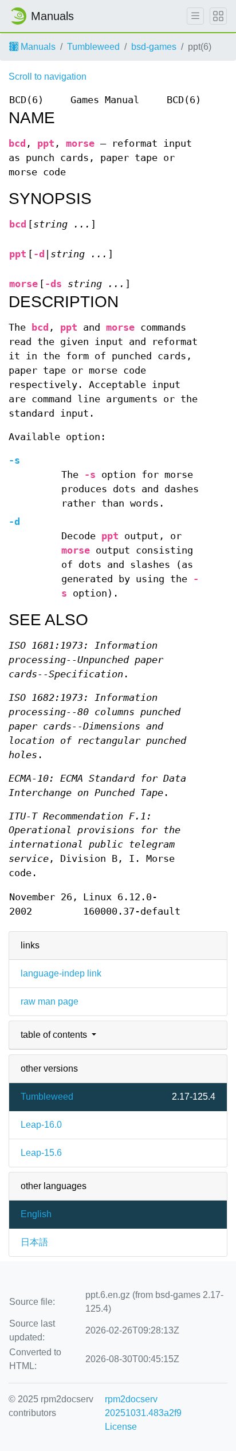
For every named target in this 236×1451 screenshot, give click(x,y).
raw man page (49, 1001)
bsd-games (153, 47)
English (36, 1214)
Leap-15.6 (41, 1153)
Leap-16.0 (41, 1125)
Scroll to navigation (47, 76)
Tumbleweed (93, 47)
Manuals (37, 47)
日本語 (34, 1242)
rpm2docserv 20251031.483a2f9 (143, 1406)
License (121, 1427)
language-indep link (61, 973)
